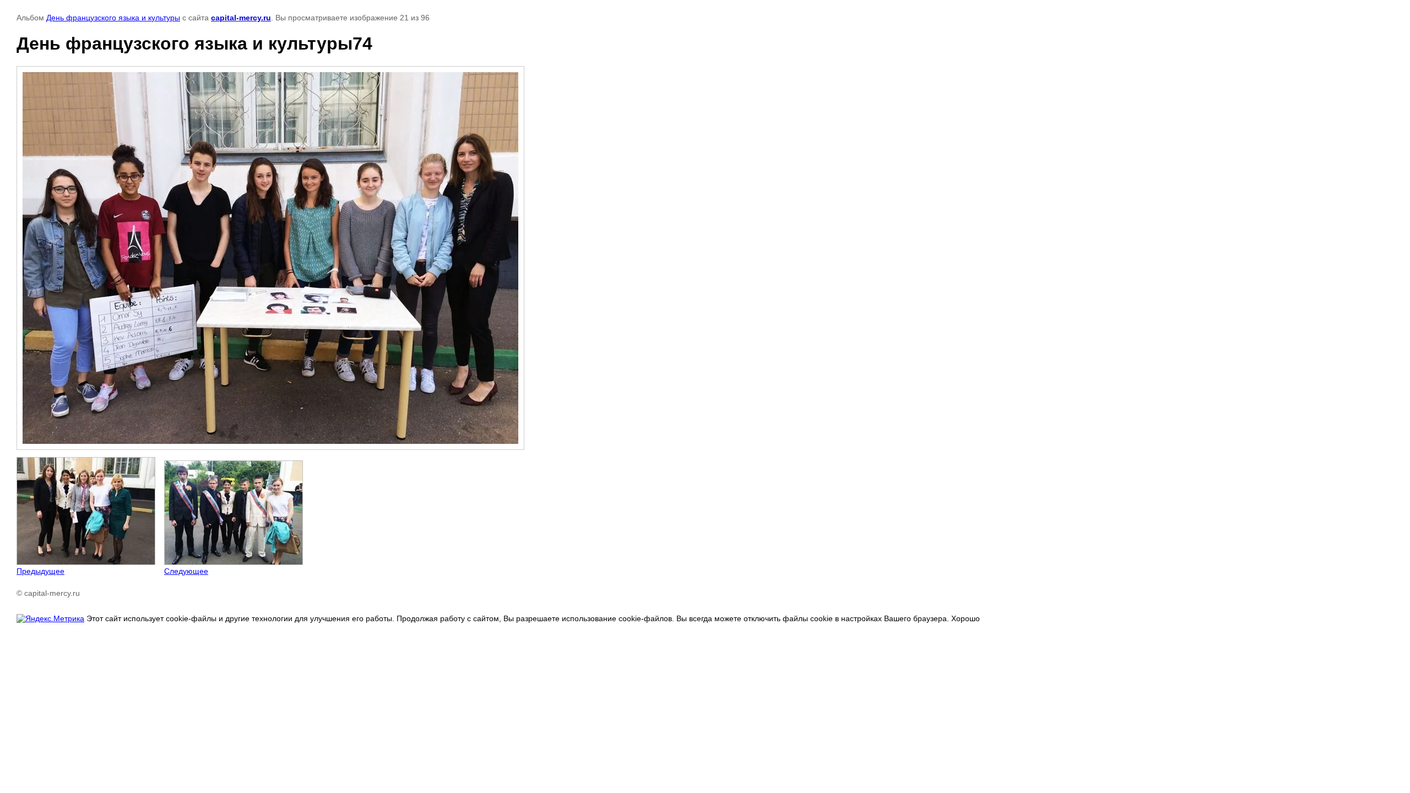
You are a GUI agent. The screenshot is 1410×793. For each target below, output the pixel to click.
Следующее (186, 571)
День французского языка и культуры (113, 17)
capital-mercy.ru (241, 17)
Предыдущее (40, 571)
